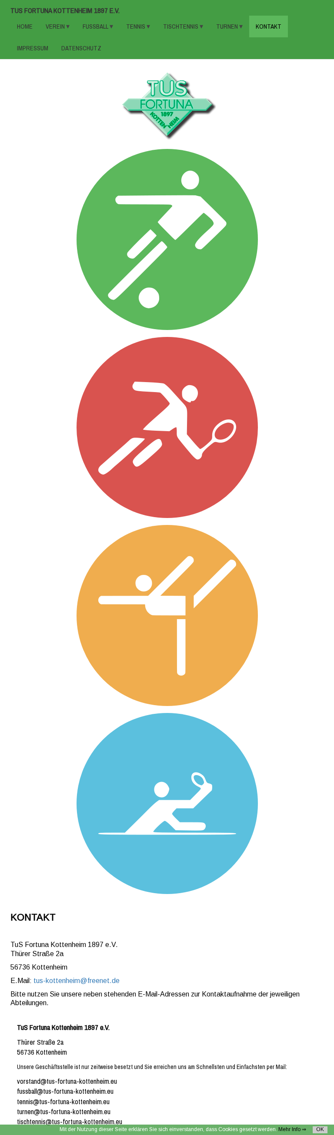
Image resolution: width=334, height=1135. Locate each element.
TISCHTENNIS (181, 26)
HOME (25, 26)
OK (320, 1129)
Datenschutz (81, 48)
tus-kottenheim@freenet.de (76, 980)
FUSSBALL (96, 26)
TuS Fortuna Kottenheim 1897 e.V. (65, 10)
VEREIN (56, 26)
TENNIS (136, 26)
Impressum (32, 48)
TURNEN (227, 26)
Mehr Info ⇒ (292, 1129)
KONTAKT (268, 26)
